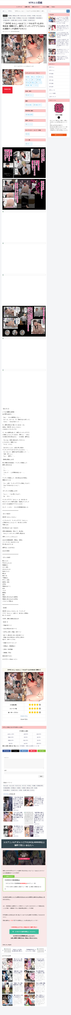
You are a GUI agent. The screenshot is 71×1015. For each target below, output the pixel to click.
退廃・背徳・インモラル (17, 20)
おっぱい (39, 15)
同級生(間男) (30, 114)
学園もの (33, 82)
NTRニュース (52, 90)
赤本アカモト (32, 20)
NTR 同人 (5, 15)
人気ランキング (52, 96)
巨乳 (34, 15)
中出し (29, 15)
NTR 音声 (51, 86)
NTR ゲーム (51, 70)
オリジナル (24, 15)
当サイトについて (59, 134)
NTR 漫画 (51, 83)
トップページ (19, 6)
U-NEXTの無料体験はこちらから (25, 931)
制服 (39, 79)
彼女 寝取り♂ (30, 104)
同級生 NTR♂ (7, 20)
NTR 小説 (51, 80)
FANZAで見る (24, 716)
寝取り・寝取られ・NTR (14, 15)
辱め (28, 82)
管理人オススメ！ (36, 6)
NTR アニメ (51, 67)
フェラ (34, 79)
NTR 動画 (51, 73)
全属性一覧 (27, 6)
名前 (5, 770)
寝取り (25, 20)
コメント (6, 757)
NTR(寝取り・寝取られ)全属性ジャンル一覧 (29, 745)
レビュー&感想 (45, 6)
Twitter (53, 6)
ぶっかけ (39, 82)
